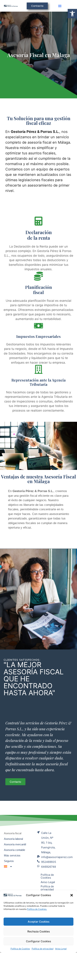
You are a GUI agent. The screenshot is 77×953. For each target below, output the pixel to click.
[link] (72, 13)
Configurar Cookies (38, 941)
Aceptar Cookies (38, 921)
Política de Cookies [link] (20, 948)
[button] (71, 895)
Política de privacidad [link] (42, 948)
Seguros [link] (9, 860)
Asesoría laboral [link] (13, 838)
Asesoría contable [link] (14, 849)
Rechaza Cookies (38, 931)
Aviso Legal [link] (61, 948)
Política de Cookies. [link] (37, 909)
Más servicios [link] (12, 855)
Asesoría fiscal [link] (12, 833)
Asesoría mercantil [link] (15, 844)
